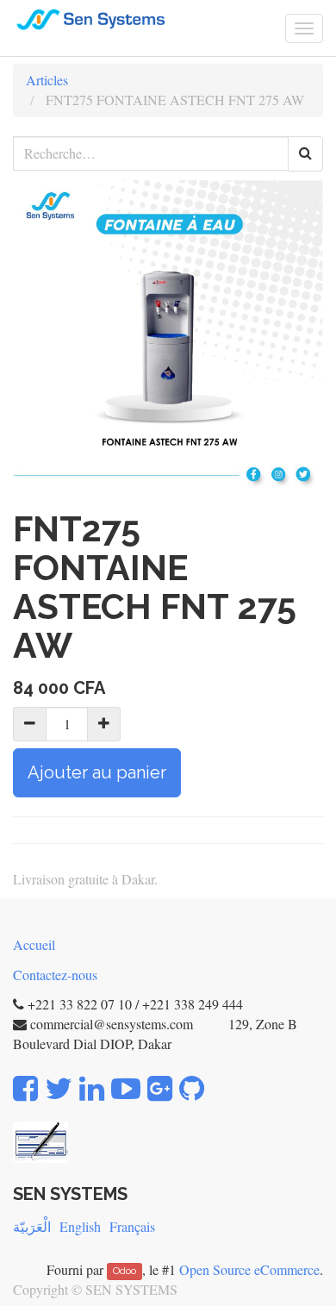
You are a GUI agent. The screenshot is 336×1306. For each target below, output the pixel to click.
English (80, 1226)
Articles (47, 80)
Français (132, 1226)
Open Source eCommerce (249, 1269)
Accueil (34, 944)
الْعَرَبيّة (32, 1226)
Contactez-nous (55, 974)
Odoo (124, 1271)
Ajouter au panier (97, 772)
